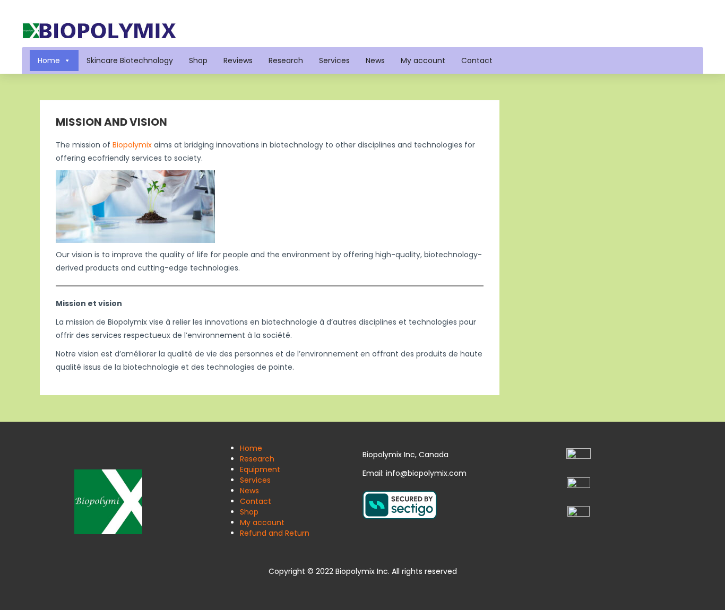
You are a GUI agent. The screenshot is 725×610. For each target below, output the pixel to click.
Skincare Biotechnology (130, 60)
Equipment (260, 469)
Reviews (238, 60)
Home (49, 60)
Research (286, 60)
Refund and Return (274, 533)
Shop (198, 60)
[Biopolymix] (99, 29)
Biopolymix (132, 145)
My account (423, 60)
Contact (477, 60)
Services (334, 60)
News (375, 60)
